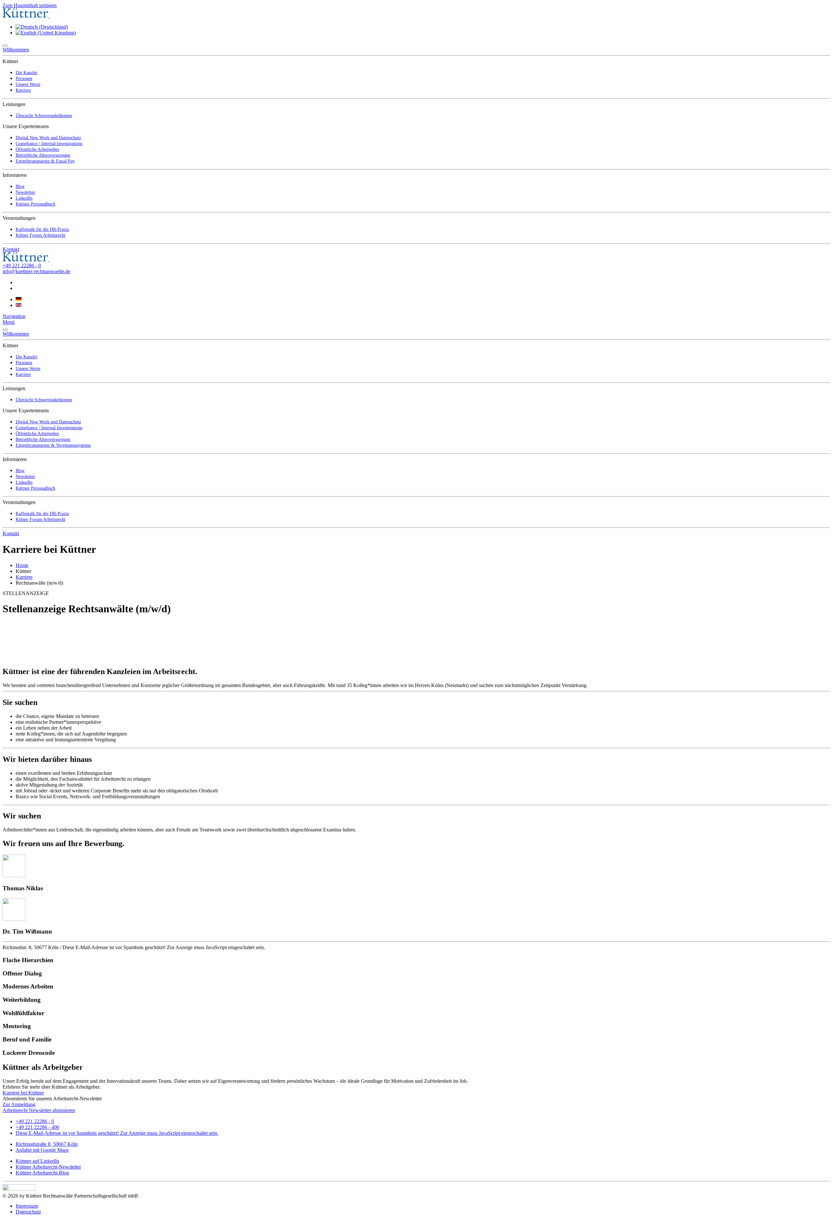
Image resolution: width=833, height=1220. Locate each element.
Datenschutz (28, 1211)
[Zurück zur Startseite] (49, 16)
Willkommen (16, 49)
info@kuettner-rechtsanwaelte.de (36, 271)
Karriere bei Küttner (23, 1092)
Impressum (27, 1206)
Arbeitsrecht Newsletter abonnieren (39, 1110)
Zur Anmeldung (19, 1104)
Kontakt (11, 249)
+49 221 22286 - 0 (22, 265)
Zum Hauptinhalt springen (30, 5)
